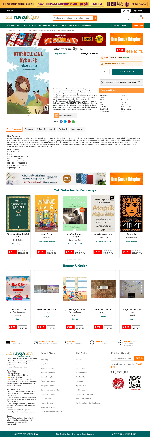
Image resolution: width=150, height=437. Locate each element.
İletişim (79, 359)
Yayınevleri (126, 25)
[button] (28, 115)
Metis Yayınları (18, 244)
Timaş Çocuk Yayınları (47, 241)
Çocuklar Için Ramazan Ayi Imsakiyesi (75, 310)
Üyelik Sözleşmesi (48, 381)
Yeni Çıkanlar (30, 25)
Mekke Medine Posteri (46, 309)
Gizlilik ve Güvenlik (48, 394)
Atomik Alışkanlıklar (103, 234)
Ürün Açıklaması (14, 129)
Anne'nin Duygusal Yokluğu (75, 235)
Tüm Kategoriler (14, 25)
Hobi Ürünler (85, 25)
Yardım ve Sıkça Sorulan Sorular (88, 403)
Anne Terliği (46, 234)
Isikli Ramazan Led (103, 309)
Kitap (18, 30)
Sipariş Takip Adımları (84, 394)
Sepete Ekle (127, 71)
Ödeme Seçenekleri (46, 129)
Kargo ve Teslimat (48, 407)
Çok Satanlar (44, 25)
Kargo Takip (10, 10)
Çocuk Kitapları (27, 30)
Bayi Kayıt (45, 364)
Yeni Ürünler (81, 368)
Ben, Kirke (131, 234)
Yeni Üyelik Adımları (83, 398)
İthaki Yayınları (132, 241)
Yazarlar (114, 25)
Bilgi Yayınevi (60, 53)
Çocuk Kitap (72, 25)
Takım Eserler (58, 25)
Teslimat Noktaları (48, 372)
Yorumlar (29, 129)
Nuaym (18, 319)
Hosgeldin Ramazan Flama (132, 310)
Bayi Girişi (44, 359)
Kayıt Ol (139, 358)
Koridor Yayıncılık (75, 244)
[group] (28, 80)
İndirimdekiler (81, 372)
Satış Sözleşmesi (47, 385)
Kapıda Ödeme (47, 403)
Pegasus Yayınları (103, 241)
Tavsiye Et (63, 129)
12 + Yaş (37, 30)
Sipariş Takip (81, 385)
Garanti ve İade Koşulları (50, 390)
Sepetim (79, 381)
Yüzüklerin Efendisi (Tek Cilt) (18, 235)
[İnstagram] (125, 372)
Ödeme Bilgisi (46, 398)
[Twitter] (119, 372)
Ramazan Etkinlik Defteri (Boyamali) (18, 310)
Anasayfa (12, 30)
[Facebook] (113, 372)
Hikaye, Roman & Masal (49, 30)
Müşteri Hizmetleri (83, 377)
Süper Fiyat (138, 25)
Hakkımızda (80, 390)
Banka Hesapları (47, 377)
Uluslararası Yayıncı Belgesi (51, 411)
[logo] (22, 17)
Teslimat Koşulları (47, 368)
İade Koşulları (77, 129)
